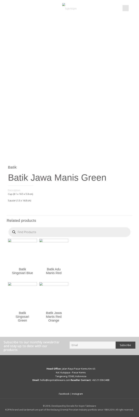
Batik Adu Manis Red (54, 271)
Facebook (64, 393)
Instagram (77, 393)
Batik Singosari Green (22, 316)
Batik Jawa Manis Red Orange (54, 316)
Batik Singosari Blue (22, 271)
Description (14, 190)
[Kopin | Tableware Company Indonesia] (69, 8)
